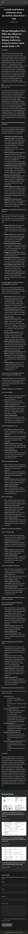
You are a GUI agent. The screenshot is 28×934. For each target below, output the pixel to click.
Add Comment (5, 903)
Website (4, 896)
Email (3, 889)
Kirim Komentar (7, 925)
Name (3, 882)
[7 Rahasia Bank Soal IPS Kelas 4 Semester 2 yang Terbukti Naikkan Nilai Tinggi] (14, 854)
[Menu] (25, 2)
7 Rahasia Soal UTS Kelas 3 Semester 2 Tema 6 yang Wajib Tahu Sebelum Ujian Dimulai (13, 814)
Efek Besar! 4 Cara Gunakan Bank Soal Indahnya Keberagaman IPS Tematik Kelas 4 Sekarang (14, 839)
